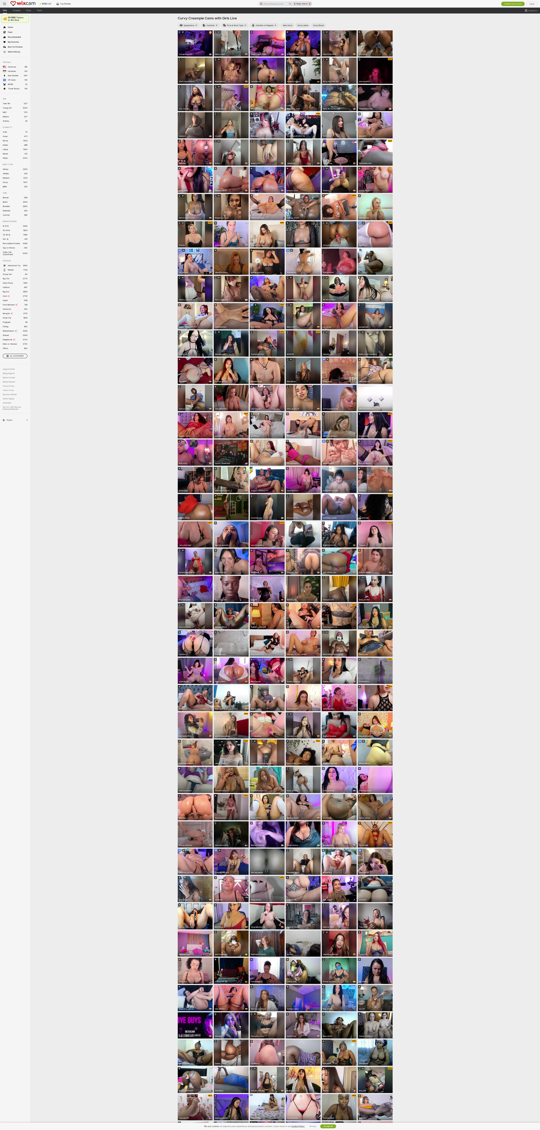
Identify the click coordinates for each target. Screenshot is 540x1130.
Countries (211, 25)
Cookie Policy (297, 1126)
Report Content (9, 378)
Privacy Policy (8, 386)
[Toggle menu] (4, 4)
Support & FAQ (9, 369)
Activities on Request (264, 25)
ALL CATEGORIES (17, 356)
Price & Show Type (235, 25)
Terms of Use (8, 390)
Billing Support (9, 373)
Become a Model (10, 395)
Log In (532, 4)
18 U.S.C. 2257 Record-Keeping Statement (12, 408)
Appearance (189, 25)
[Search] (290, 4)
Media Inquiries (9, 382)
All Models (7, 403)
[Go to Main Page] (23, 4)
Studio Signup (8, 399)
